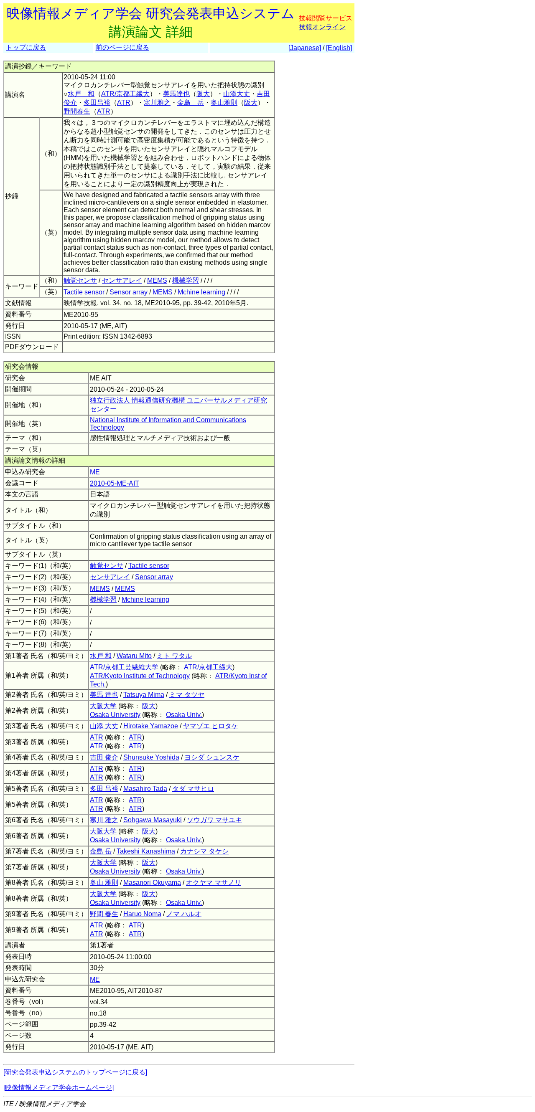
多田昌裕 (97, 102)
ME (95, 472)
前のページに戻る (122, 47)
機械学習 (185, 280)
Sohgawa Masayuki (152, 819)
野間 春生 (104, 913)
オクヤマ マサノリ (213, 882)
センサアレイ (122, 280)
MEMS (157, 280)
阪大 (203, 93)
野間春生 (77, 111)
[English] (339, 47)
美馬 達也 (104, 694)
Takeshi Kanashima (146, 851)
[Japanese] (304, 47)
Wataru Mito (134, 655)
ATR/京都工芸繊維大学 (124, 667)
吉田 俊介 (104, 757)
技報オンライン (322, 26)
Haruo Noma (142, 913)
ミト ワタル (174, 655)
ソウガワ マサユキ (214, 819)
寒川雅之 (157, 102)
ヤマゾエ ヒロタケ (210, 726)
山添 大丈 (104, 726)
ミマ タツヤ (186, 694)
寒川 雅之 (104, 819)
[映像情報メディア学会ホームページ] (58, 1087)
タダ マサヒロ (193, 788)
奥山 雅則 (104, 882)
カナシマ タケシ (204, 851)
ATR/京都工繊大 (125, 93)
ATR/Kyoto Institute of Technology (140, 675)
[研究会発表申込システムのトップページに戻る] (75, 1072)
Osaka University (115, 714)
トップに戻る (26, 47)
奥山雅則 (224, 102)
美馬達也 (176, 93)
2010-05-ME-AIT (114, 483)
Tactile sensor (84, 292)
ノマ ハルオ (183, 913)
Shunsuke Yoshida (151, 757)
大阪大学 (103, 705)
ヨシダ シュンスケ (211, 757)
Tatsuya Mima (143, 694)
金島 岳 (190, 102)
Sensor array (129, 292)
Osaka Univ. (184, 714)
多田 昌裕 (104, 788)
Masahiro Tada (145, 788)
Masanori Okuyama (152, 882)
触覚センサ (80, 280)
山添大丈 (236, 93)
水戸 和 (81, 93)
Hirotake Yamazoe (150, 726)
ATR (123, 102)
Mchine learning (201, 292)
